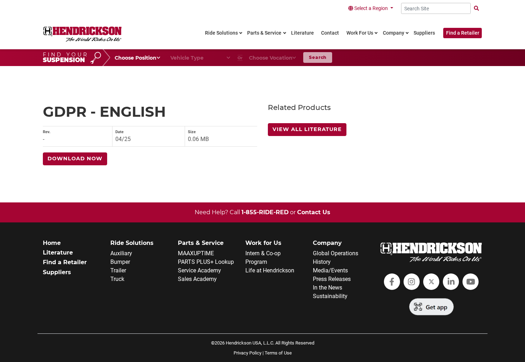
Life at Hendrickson (269, 270)
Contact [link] (330, 33)
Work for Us (263, 243)
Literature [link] (302, 33)
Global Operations (335, 253)
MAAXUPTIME (196, 253)
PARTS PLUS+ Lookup (206, 261)
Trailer (118, 270)
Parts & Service (201, 243)
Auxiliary (121, 253)
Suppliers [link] (424, 33)
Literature (58, 252)
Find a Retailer (462, 33)
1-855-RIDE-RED (265, 212)
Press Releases (332, 279)
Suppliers (57, 272)
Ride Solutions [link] (221, 33)
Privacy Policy (247, 353)
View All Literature (307, 129)
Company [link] (393, 33)
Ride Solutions (132, 243)
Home (52, 243)
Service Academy (199, 270)
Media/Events (330, 270)
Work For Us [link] (359, 33)
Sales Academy (197, 279)
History (322, 261)
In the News (327, 287)
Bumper (120, 261)
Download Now (75, 158)
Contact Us (313, 212)
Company (327, 243)
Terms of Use (278, 353)
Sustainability (330, 296)
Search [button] (317, 57)
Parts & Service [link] (264, 33)
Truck (117, 279)
